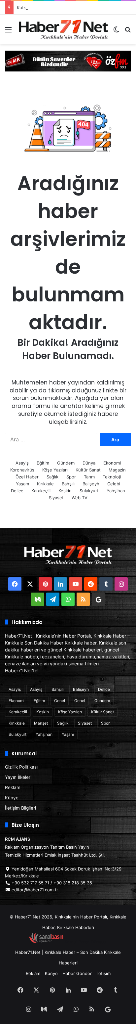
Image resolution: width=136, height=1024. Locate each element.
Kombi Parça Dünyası (86, 941)
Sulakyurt (89, 490)
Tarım (89, 476)
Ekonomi (112, 463)
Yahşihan (116, 490)
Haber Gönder (77, 973)
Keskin (65, 490)
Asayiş (22, 463)
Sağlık (52, 476)
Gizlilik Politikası (21, 767)
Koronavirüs (22, 469)
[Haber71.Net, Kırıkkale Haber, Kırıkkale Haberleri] (63, 29)
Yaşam (22, 483)
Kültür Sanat (88, 469)
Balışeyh (91, 483)
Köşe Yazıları (55, 469)
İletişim (103, 973)
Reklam (12, 787)
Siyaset (56, 497)
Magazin (117, 469)
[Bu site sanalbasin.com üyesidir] (46, 941)
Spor (71, 476)
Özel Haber (27, 476)
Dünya (89, 463)
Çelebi (113, 483)
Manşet (41, 723)
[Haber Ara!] (127, 31)
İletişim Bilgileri (20, 808)
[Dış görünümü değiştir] (116, 31)
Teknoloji (112, 476)
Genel (59, 700)
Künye (11, 797)
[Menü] (8, 31)
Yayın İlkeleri (18, 777)
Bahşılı (68, 483)
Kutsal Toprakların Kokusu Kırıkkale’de (55, 7)
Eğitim (43, 463)
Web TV (79, 497)
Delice (17, 490)
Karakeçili (41, 490)
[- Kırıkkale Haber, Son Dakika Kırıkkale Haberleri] (68, 60)
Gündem (66, 463)
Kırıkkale (45, 483)
